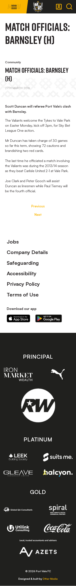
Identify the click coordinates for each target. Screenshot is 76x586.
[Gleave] (18, 473)
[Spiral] (58, 509)
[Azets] (38, 548)
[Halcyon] (58, 473)
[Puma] (58, 374)
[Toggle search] (69, 6)
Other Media (50, 578)
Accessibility (22, 273)
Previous (38, 206)
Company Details (27, 252)
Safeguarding (23, 263)
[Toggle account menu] (58, 6)
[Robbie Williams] (38, 405)
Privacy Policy (23, 284)
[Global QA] (18, 509)
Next (38, 214)
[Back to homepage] (38, 6)
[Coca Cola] (58, 528)
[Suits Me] (58, 457)
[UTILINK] (18, 528)
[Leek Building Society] (18, 457)
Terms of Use (23, 294)
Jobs (13, 241)
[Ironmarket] (18, 374)
